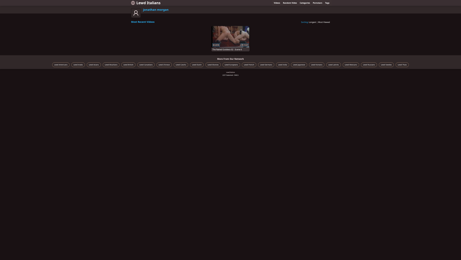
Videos (277, 3)
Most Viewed (324, 22)
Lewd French (249, 65)
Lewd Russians (369, 65)
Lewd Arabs (78, 65)
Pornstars (317, 3)
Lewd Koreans (316, 65)
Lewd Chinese (164, 65)
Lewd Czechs (181, 65)
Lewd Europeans (231, 65)
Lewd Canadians (146, 65)
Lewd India (282, 65)
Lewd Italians (148, 2)
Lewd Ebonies (213, 65)
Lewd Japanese (299, 65)
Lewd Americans (60, 65)
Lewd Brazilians (111, 65)
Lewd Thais (402, 65)
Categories (305, 3)
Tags (327, 3)
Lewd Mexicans (351, 65)
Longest (312, 22)
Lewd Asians (94, 65)
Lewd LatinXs (333, 65)
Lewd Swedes (386, 65)
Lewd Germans (266, 65)
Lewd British (128, 65)
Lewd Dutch (197, 65)
